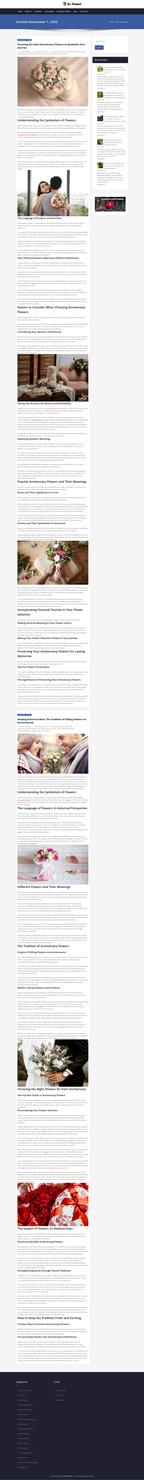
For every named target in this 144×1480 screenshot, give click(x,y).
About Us (28, 11)
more (64, 155)
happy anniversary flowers (41, 731)
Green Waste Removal (25, 1429)
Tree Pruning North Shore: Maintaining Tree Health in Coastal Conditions (113, 142)
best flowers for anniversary (27, 54)
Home (20, 11)
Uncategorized (23, 1467)
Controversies (23, 1400)
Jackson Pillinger (25, 52)
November (124, 22)
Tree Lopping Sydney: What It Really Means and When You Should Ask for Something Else (114, 95)
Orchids (46, 1152)
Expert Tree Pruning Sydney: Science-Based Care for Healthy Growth (114, 69)
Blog (75, 11)
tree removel (22, 1458)
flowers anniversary (44, 54)
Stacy (80, 1476)
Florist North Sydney (25, 1410)
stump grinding (23, 1438)
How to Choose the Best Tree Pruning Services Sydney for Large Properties (114, 166)
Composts (38, 11)
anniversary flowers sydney (75, 52)
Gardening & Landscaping (27, 1419)
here (18, 832)
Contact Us (83, 11)
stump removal (23, 1443)
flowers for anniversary (60, 54)
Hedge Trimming (24, 1434)
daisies (34, 283)
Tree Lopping (49, 11)
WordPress (68, 1476)
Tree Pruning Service (25, 1453)
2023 (117, 22)
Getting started (23, 1424)
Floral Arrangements (25, 1405)
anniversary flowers (58, 52)
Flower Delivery (23, 1414)
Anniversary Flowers (63, 11)
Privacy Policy (61, 1390)
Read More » (101, 88)
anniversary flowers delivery (27, 729)
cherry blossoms (37, 420)
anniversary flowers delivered (62, 727)
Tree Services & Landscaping (27, 1462)
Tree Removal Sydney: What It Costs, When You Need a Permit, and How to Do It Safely (114, 119)
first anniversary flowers (66, 729)
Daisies (40, 1006)
